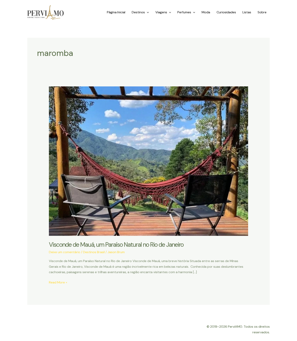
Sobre (262, 12)
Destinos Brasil (94, 252)
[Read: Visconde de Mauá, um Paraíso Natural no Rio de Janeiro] (148, 161)
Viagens (161, 12)
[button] (147, 12)
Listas (246, 12)
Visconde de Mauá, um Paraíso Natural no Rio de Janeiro (116, 245)
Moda (206, 12)
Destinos (138, 12)
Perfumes (184, 12)
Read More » (58, 282)
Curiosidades (226, 12)
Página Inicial (116, 12)
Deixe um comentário (64, 252)
